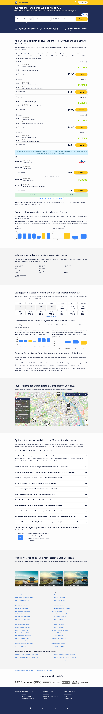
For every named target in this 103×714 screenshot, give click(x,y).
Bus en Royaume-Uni (27, 670)
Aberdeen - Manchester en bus (23, 595)
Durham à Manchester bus (22, 614)
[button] (68, 404)
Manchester (71, 394)
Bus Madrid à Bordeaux (58, 624)
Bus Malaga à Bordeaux (58, 627)
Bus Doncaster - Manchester (22, 611)
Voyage (45, 699)
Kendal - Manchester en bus (22, 622)
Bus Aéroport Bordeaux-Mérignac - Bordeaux (63, 654)
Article (66, 696)
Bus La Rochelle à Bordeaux (59, 616)
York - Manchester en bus (21, 646)
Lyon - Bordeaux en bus (58, 622)
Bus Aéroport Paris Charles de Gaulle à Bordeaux (64, 657)
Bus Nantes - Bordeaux (57, 635)
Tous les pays (68, 699)
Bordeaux (83, 394)
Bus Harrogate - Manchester (22, 616)
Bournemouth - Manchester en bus (24, 597)
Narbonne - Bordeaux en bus (59, 638)
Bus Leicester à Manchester (22, 624)
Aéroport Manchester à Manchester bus (25, 660)
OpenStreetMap (80, 425)
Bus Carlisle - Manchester (21, 608)
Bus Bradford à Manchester (22, 600)
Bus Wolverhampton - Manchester (24, 643)
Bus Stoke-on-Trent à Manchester (23, 641)
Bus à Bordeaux (48, 670)
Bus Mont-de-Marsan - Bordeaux (60, 630)
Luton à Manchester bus (21, 630)
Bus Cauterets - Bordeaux (58, 605)
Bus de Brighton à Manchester (23, 603)
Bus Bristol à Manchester (21, 605)
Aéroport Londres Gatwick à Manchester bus (26, 654)
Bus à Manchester (38, 670)
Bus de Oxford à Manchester (22, 638)
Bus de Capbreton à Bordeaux (59, 603)
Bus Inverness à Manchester (22, 619)
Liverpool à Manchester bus (22, 627)
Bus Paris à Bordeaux (57, 641)
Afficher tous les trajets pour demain (52, 198)
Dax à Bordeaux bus (57, 611)
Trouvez (81, 74)
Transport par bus (28, 699)
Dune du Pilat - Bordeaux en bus (60, 614)
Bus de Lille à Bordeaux (58, 619)
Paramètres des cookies (50, 696)
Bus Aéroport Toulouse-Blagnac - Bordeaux (63, 660)
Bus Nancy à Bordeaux (57, 633)
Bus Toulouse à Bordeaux (58, 646)
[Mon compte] (74, 2)
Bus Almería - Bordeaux (58, 595)
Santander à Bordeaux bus (58, 643)
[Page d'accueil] (21, 2)
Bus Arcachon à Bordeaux (58, 597)
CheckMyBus (18, 670)
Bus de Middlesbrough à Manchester (24, 633)
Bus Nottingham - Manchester (23, 635)
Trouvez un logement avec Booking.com (26, 22)
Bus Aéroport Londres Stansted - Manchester (26, 657)
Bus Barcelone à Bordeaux (58, 600)
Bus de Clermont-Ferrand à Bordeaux (61, 608)
